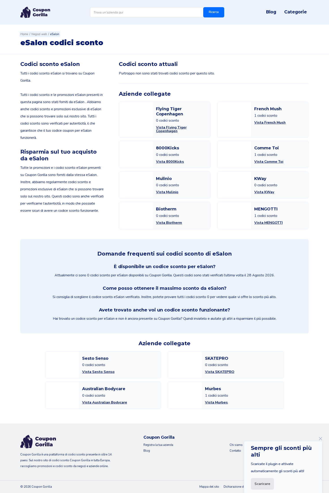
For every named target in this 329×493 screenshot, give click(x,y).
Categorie (295, 12)
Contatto (235, 451)
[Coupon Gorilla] (35, 12)
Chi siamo (236, 445)
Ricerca (214, 12)
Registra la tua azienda (158, 445)
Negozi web (39, 34)
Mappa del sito (209, 487)
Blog (271, 12)
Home (24, 34)
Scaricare (262, 483)
